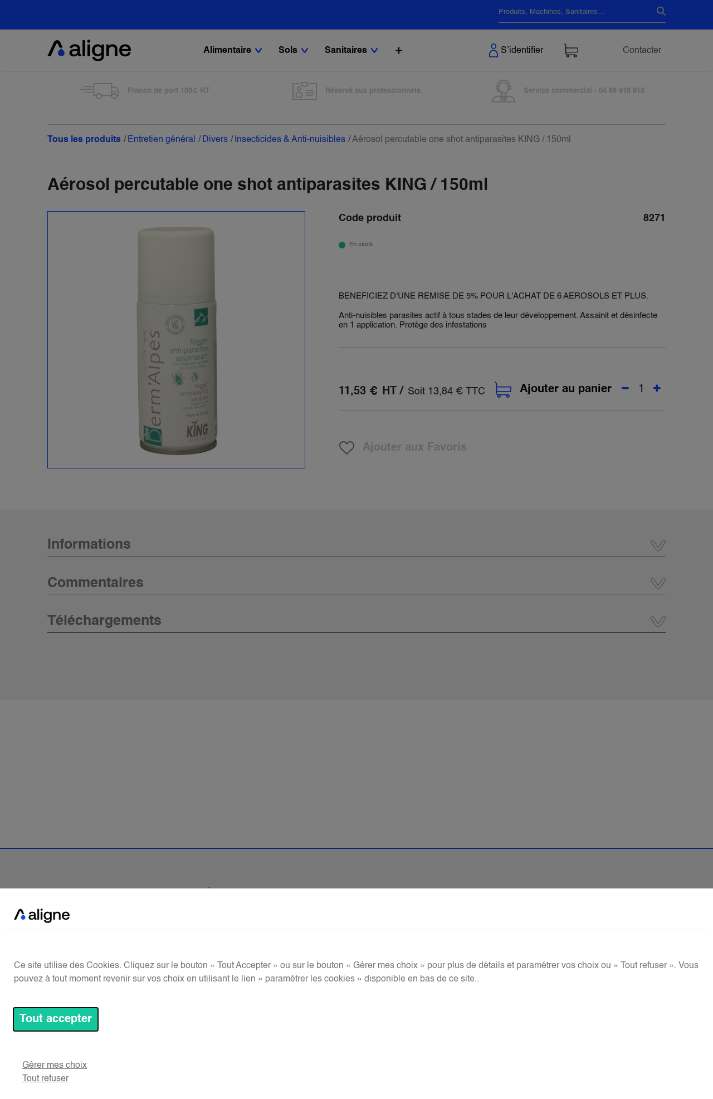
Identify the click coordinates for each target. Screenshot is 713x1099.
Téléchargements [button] (104, 621)
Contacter (642, 50)
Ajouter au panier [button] (566, 389)
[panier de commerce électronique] (571, 50)
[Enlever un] (625, 389)
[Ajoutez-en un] (657, 389)
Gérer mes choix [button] (54, 1065)
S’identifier (522, 50)
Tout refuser (45, 1078)
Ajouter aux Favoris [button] (415, 447)
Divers (215, 139)
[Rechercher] (657, 12)
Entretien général (162, 139)
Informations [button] (89, 545)
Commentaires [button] (95, 583)
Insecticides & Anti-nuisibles (290, 139)
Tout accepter (55, 1019)
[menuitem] (398, 50)
